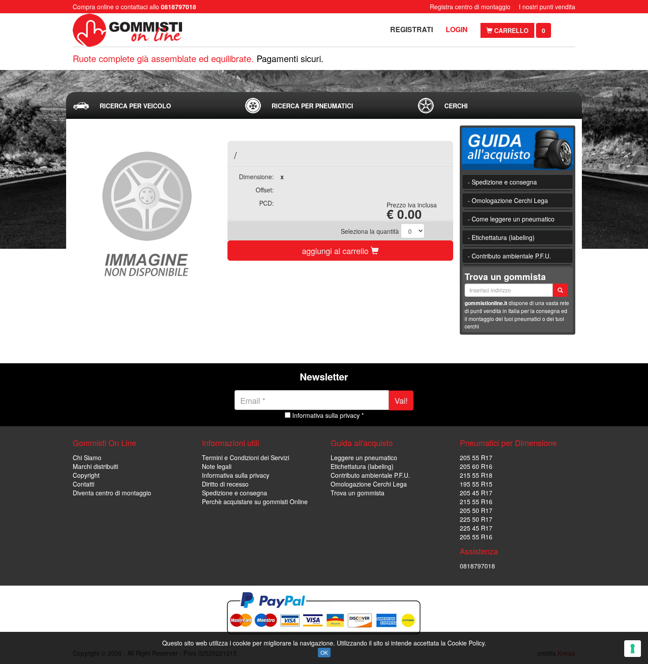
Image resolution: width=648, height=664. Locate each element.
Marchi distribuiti (95, 466)
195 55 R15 (476, 484)
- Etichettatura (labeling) (501, 237)
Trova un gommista (357, 492)
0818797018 (477, 565)
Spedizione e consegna (234, 492)
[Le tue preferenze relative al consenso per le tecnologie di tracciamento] (632, 648)
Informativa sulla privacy (235, 475)
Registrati (411, 29)
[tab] (151, 105)
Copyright (86, 475)
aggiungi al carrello (336, 250)
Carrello (510, 30)
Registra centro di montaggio (470, 6)
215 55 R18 (476, 475)
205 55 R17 (476, 457)
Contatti (83, 484)
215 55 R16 (476, 501)
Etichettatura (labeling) (362, 466)
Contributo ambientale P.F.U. (370, 475)
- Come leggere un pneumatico (511, 218)
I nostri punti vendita (547, 6)
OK (324, 652)
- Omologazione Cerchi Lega (508, 200)
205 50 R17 (476, 510)
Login (457, 29)
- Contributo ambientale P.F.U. (509, 255)
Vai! (401, 400)
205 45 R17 (476, 492)
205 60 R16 (476, 466)
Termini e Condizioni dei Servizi (245, 457)
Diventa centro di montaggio (112, 492)
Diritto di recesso (225, 484)
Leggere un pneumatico (364, 457)
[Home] (129, 30)
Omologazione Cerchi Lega (369, 484)
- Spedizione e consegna (502, 181)
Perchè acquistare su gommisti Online (255, 501)
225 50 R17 (476, 519)
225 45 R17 (476, 528)
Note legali (216, 466)
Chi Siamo (87, 457)
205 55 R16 (476, 536)
